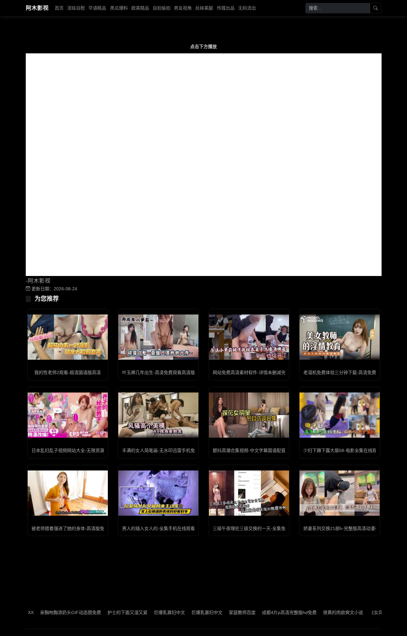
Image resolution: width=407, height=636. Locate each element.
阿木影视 (37, 8)
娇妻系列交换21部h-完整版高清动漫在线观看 (348, 528)
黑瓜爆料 (119, 8)
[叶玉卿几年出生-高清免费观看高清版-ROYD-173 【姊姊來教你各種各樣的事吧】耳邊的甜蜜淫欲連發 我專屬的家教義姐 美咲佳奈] (158, 337)
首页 (59, 8)
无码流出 (247, 8)
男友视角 (183, 8)
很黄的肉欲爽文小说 (330, 612)
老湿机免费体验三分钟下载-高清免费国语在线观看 (353, 372)
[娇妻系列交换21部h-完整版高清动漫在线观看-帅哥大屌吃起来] (340, 493)
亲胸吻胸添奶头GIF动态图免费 (57, 612)
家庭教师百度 (229, 612)
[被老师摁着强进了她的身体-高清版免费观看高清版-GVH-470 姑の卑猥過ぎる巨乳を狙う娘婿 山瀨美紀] (68, 493)
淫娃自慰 (76, 8)
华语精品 (97, 8)
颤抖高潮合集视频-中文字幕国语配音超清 (253, 450)
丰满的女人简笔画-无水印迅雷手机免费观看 (165, 450)
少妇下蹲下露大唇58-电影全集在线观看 (342, 450)
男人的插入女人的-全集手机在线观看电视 (163, 528)
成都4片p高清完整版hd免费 (276, 612)
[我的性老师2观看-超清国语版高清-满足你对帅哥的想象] (68, 337)
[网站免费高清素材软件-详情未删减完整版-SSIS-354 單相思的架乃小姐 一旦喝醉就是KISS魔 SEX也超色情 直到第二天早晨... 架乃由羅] (249, 337)
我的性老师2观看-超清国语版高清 (67, 372)
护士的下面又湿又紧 (114, 612)
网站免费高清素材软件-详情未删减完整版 (253, 372)
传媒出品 (226, 8)
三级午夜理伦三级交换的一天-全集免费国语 (256, 528)
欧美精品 (140, 8)
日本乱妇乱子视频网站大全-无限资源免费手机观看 (81, 450)
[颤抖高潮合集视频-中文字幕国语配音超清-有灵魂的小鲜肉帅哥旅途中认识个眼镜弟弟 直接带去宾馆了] (249, 415)
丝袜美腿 (204, 8)
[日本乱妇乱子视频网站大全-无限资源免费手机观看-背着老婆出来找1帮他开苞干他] (68, 415)
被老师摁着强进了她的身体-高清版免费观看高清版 (81, 528)
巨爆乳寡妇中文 (156, 612)
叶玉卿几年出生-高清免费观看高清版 (158, 372)
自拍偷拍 (161, 8)
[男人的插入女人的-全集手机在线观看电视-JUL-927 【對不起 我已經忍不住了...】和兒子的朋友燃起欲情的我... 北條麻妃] (158, 493)
